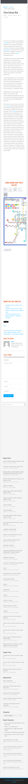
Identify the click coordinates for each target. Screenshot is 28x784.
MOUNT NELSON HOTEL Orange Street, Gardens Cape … (13, 479)
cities (17, 53)
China (11, 7)
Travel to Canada (7, 600)
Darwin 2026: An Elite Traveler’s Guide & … (13, 624)
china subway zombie (17, 334)
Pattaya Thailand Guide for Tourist (12, 698)
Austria (5, 595)
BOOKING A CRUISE (8, 545)
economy (6, 42)
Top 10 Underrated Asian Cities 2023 (13, 746)
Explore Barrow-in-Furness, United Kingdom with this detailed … (12, 644)
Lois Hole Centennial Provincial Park (13, 563)
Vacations (15, 15)
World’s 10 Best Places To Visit (14, 308)
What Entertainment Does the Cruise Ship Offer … (13, 523)
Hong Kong (6, 49)
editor (6, 15)
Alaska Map (6, 589)
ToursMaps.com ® (9, 780)
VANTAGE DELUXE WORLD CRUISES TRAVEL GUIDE (12, 498)
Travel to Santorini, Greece (13, 314)
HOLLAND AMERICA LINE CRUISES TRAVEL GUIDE (12, 516)
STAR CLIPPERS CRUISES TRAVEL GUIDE (13, 461)
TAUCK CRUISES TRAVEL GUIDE (11, 540)
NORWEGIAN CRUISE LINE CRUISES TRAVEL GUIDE (12, 491)
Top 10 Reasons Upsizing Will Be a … (13, 753)
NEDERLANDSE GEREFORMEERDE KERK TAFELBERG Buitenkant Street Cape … (13, 472)
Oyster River (14, 726)
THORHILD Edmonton (9, 557)
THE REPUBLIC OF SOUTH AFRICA (12, 573)
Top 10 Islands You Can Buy (10, 739)
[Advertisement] (14, 29)
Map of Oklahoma (8, 680)
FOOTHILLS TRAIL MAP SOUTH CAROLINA (11, 704)
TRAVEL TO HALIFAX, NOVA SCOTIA (12, 534)
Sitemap (14, 782)
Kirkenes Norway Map (18, 732)
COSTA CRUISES (7, 504)
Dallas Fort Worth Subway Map (11, 693)
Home (6, 7)
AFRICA (5, 584)
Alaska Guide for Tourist (9, 605)
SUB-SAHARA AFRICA (9, 579)
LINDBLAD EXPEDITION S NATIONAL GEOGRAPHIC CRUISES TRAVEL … (12, 551)
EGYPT (5, 568)
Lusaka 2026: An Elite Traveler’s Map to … (13, 631)
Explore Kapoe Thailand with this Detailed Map (12, 637)
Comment (6, 360)
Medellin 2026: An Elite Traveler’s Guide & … (12, 617)
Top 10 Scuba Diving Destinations (12, 760)
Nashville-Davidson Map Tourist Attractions (12, 687)
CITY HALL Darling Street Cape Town (13, 466)
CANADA (5, 611)
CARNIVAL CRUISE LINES (9, 529)
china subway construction (14, 330)
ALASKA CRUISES (7, 510)
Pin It (5, 325)
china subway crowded (10, 332)
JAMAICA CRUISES (8, 485)
